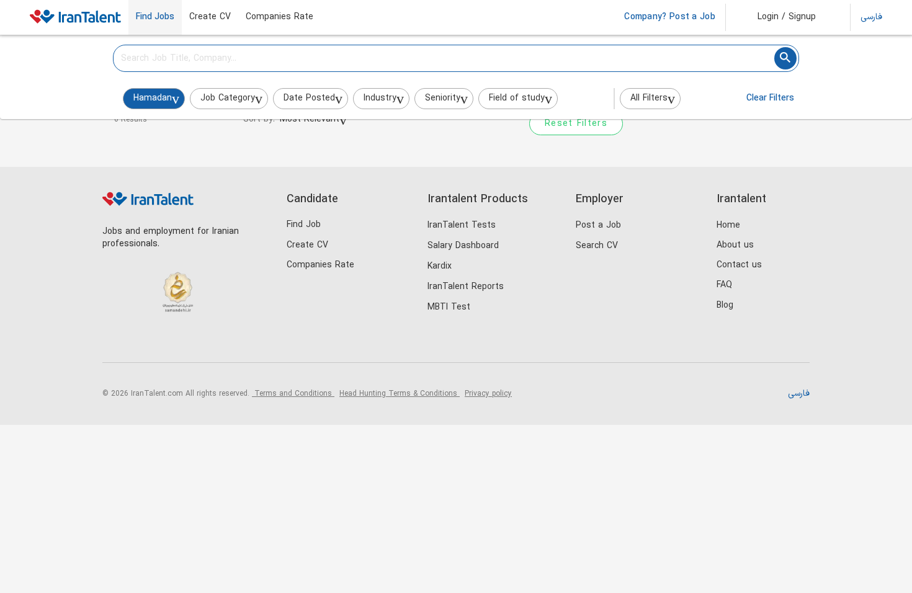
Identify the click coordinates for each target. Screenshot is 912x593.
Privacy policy (488, 393)
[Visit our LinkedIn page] (115, 341)
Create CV (210, 17)
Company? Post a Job (669, 17)
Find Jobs (155, 17)
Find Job (304, 224)
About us (735, 245)
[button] (778, 17)
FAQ (724, 285)
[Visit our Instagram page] (140, 341)
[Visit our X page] (166, 341)
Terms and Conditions (293, 393)
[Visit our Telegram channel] (191, 341)
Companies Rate (279, 17)
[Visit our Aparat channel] (217, 341)
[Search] (785, 58)
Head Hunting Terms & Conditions (399, 393)
